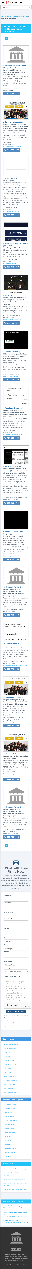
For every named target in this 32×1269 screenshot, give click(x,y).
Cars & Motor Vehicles (10, 1116)
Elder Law (7, 1056)
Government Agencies (10, 1060)
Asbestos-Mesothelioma (11, 1044)
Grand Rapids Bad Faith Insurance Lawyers (14, 1174)
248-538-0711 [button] (12, 503)
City (5, 938)
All (2, 16)
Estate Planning (8, 1136)
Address (6, 928)
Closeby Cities (9, 1164)
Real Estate (7, 1156)
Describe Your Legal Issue (12, 976)
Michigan (8, 16)
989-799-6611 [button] (12, 323)
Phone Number (8, 919)
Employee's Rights (9, 1132)
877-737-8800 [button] (12, 150)
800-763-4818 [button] (12, 93)
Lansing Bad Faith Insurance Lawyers (15, 1179)
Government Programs (11, 1064)
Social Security (8, 1088)
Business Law (8, 1112)
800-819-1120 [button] (12, 379)
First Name (7, 896)
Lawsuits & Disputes (10, 1152)
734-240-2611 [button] (12, 215)
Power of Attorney (9, 1084)
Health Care (23, 16)
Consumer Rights (9, 1124)
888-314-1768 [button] (12, 267)
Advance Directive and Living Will (12, 1206)
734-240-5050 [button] (12, 438)
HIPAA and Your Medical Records (12, 1208)
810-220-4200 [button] (12, 559)
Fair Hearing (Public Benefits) (11, 1220)
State (5, 945)
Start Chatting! (17, 1011)
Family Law (7, 1140)
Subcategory (8, 968)
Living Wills (7, 1072)
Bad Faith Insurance (10, 1048)
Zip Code (6, 951)
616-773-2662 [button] (12, 669)
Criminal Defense (9, 1128)
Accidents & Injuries (10, 1104)
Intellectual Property (10, 1148)
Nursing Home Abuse (10, 1080)
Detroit (15, 16)
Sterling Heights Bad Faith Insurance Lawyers (15, 1184)
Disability (7, 1052)
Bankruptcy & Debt (9, 1108)
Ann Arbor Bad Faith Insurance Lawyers (16, 1169)
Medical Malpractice (10, 1076)
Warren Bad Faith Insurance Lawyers (15, 1189)
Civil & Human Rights (10, 1120)
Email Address (8, 912)
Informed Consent (8, 1210)
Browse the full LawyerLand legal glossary (15, 1222)
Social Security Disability (11, 1092)
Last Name (7, 902)
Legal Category (8, 961)
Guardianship (8, 1068)
